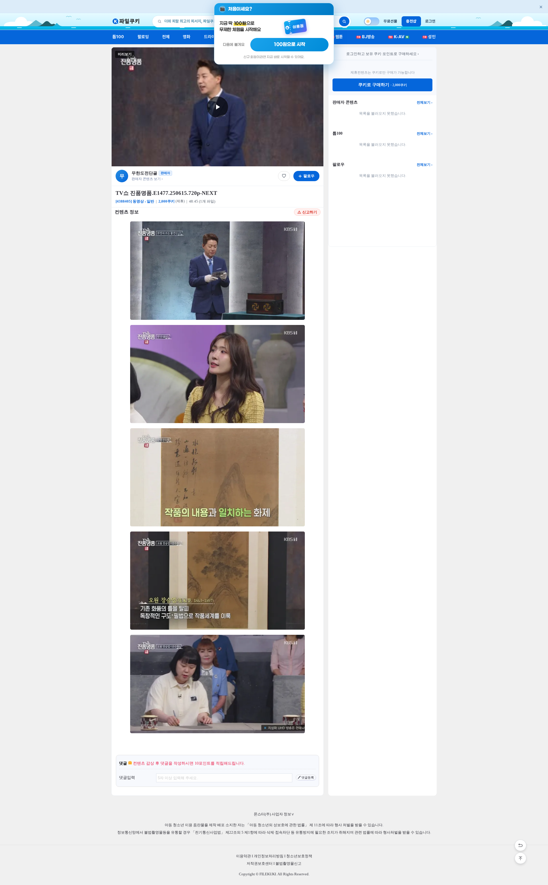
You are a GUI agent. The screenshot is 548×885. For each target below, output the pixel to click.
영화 (186, 36)
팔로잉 (143, 36)
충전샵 (411, 21)
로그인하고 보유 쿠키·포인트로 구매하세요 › (382, 54)
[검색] (344, 21)
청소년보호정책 (299, 856)
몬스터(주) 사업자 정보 (274, 814)
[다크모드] (371, 21)
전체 (166, 36)
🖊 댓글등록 (306, 777)
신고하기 (309, 212)
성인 (429, 36)
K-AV (398, 36)
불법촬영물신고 (288, 863)
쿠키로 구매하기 (382, 84)
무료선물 (390, 21)
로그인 (430, 21)
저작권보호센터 (260, 863)
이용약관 (243, 856)
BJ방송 (366, 36)
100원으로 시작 (289, 44)
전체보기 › (424, 102)
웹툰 (337, 36)
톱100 (118, 36)
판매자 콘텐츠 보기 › (147, 179)
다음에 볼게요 (234, 45)
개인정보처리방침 (268, 856)
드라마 (209, 36)
